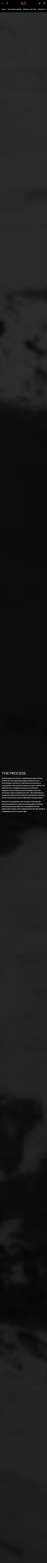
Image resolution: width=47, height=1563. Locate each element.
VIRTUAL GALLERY (29, 9)
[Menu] (2, 3)
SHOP (4, 9)
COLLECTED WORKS (14, 9)
